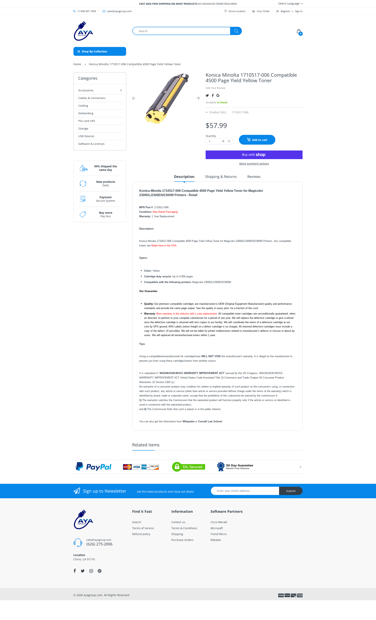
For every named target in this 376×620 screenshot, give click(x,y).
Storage (83, 128)
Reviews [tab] (254, 176)
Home (77, 64)
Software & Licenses (91, 144)
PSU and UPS (86, 121)
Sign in (299, 11)
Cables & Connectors (92, 98)
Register (285, 11)
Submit (291, 491)
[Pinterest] (99, 571)
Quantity (211, 136)
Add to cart (259, 140)
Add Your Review (215, 88)
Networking (85, 113)
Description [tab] (184, 176)
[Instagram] (91, 571)
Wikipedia (189, 421)
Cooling (83, 105)
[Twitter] (207, 95)
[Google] (217, 95)
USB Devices (86, 136)
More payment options (254, 163)
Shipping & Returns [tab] (221, 176)
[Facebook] (213, 95)
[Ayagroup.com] (83, 30)
